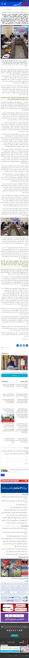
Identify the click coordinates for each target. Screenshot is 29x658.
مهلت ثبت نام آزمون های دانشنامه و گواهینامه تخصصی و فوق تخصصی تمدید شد (14, 497)
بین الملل (26, 9)
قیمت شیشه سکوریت (18, 583)
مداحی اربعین (4, 585)
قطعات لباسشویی (18, 590)
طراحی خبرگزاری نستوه (22, 655)
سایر (22, 9)
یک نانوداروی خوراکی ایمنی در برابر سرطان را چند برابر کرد (17, 523)
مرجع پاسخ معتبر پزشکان (15, 588)
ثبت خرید (14, 375)
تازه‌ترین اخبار (25, 495)
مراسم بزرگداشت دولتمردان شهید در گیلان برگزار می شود (16, 551)
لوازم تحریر (26, 583)
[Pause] (3, 369)
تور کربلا (18, 585)
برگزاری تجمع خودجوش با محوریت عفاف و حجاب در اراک (17, 515)
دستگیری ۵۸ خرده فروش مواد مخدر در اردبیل (18, 507)
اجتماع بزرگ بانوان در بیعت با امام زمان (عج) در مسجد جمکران (15, 510)
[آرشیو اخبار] (9, 631)
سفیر (11, 583)
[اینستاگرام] (17, 631)
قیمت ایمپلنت (25, 590)
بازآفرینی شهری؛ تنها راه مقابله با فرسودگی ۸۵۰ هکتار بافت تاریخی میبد (14, 512)
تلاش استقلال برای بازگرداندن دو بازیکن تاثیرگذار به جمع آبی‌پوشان (15, 541)
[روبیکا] (13, 631)
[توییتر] (15, 631)
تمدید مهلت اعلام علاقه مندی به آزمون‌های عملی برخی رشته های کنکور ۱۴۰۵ (14, 501)
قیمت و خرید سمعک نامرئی (22, 594)
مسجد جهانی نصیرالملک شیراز (21, 505)
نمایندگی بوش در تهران (21, 592)
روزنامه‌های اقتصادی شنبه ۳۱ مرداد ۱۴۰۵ (19, 578)
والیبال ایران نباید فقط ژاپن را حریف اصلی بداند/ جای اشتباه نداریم (15, 544)
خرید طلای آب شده (4, 583)
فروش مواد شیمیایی (5, 588)
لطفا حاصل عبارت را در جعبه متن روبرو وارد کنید (19, 469)
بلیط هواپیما (3, 590)
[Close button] (28, 645)
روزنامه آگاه (4, 594)
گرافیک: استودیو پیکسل (12, 655)
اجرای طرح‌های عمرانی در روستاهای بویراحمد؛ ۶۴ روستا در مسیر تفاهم (14, 520)
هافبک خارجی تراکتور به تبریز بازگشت (20, 546)
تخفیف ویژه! (10, 651)
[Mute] (5, 369)
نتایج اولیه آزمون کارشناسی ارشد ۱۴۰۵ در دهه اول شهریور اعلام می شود (14, 538)
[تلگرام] (22, 631)
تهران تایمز (9, 594)
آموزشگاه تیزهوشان (10, 590)
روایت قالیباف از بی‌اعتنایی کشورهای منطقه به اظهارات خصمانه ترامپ (14, 517)
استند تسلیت (12, 585)
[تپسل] (2, 353)
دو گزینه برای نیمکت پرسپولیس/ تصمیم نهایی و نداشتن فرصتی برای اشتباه (14, 532)
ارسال (3, 475)
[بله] (19, 631)
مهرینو (14, 594)
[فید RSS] (11, 631)
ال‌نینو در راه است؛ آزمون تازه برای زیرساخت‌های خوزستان (16, 536)
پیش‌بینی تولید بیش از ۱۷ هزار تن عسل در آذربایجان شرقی (16, 554)
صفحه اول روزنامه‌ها (23, 557)
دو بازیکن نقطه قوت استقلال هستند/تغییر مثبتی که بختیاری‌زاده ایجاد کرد (14, 528)
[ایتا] (7, 631)
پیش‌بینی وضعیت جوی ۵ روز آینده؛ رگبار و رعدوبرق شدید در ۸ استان (14, 549)
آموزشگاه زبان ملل (7, 592)
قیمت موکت (25, 585)
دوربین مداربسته (24, 588)
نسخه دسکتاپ (14, 635)
